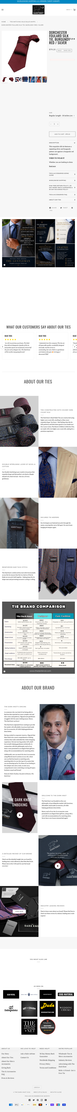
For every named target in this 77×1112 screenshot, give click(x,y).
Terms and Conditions (48, 1068)
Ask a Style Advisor (28, 1054)
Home (4, 21)
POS (26, 1096)
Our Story (5, 1054)
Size (50, 112)
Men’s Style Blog (40, 1092)
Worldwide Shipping (47, 1060)
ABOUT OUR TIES (55, 200)
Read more (52, 166)
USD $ (68, 9)
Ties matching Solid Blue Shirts (22, 21)
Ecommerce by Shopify (41, 1096)
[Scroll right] (74, 347)
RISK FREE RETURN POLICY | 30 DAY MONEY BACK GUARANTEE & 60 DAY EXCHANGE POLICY (60, 187)
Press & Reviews (8, 1078)
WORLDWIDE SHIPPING (57, 180)
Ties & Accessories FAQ (58, 194)
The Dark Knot (20, 1092)
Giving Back (6, 1068)
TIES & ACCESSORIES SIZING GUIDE (59, 174)
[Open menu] (5, 10)
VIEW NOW (19, 911)
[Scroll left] (3, 347)
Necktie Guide (56, 1092)
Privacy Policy (45, 1064)
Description (54, 142)
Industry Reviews (65, 1060)
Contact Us (25, 1057)
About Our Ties (7, 1057)
